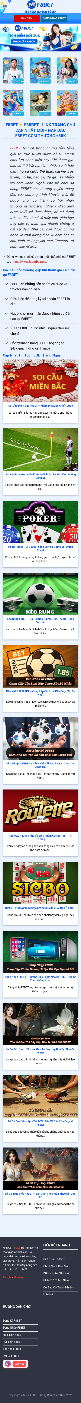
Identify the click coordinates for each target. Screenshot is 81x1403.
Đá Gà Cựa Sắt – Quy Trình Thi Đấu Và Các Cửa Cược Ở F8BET (40, 1123)
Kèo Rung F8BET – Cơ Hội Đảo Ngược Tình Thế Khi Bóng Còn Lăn (40, 620)
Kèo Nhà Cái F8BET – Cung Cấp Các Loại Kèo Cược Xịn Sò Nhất (40, 693)
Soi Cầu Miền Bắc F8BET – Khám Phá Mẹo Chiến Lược (40, 405)
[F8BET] (40, 6)
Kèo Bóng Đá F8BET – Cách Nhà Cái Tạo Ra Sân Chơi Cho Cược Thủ (40, 765)
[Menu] (5, 6)
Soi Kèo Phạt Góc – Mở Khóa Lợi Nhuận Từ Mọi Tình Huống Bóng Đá (40, 476)
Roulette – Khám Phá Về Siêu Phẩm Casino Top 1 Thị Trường (40, 837)
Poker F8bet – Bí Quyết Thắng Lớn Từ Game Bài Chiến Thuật (40, 548)
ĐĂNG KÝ (26, 18)
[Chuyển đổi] (6, 284)
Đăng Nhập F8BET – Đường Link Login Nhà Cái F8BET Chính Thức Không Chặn (40, 978)
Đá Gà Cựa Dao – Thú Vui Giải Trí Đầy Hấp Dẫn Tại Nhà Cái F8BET (40, 1051)
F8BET (15, 148)
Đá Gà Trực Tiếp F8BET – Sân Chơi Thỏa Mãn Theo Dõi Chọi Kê (40, 1195)
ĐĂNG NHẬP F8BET (54, 18)
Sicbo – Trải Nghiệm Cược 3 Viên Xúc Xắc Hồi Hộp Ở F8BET (40, 908)
